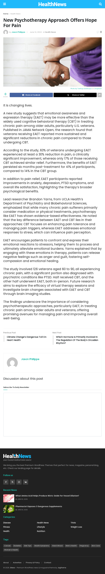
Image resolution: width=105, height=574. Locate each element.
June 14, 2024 (36, 32)
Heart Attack (57, 546)
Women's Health (11, 550)
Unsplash (98, 88)
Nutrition (41, 531)
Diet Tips (27, 546)
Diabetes (17, 546)
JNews (12, 567)
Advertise (17, 562)
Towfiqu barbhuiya (84, 88)
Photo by (74, 88)
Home (5, 14)
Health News (15, 14)
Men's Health (71, 546)
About (6, 562)
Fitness (6, 527)
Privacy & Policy (33, 562)
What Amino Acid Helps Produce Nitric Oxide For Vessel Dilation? (47, 495)
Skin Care (96, 546)
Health (6, 531)
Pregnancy (84, 546)
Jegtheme (62, 567)
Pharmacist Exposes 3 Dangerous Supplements (39, 506)
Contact (47, 562)
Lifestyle (41, 527)
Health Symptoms (41, 546)
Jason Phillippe (18, 32)
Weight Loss (76, 527)
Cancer (7, 546)
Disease (7, 522)
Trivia (73, 522)
